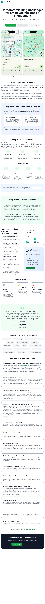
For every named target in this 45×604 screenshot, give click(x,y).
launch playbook (25, 365)
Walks (23, 1)
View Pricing (30, 268)
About (38, 1)
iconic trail (16, 89)
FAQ (43, 1)
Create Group (11, 25)
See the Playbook (37, 188)
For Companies (30, 1)
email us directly (31, 529)
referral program (15, 523)
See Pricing (34, 25)
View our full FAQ (23, 529)
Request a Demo (22, 25)
